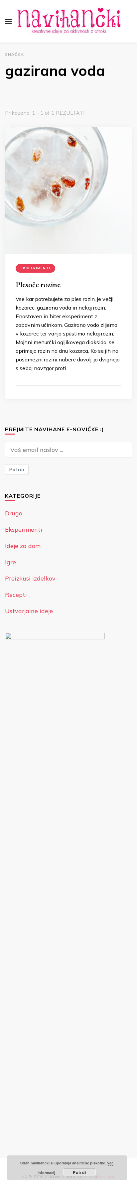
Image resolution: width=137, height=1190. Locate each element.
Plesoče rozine (38, 284)
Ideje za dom (23, 546)
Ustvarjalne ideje (29, 611)
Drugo (13, 513)
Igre (10, 562)
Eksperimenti (35, 268)
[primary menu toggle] (8, 21)
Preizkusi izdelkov (30, 578)
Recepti (16, 594)
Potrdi (16, 469)
